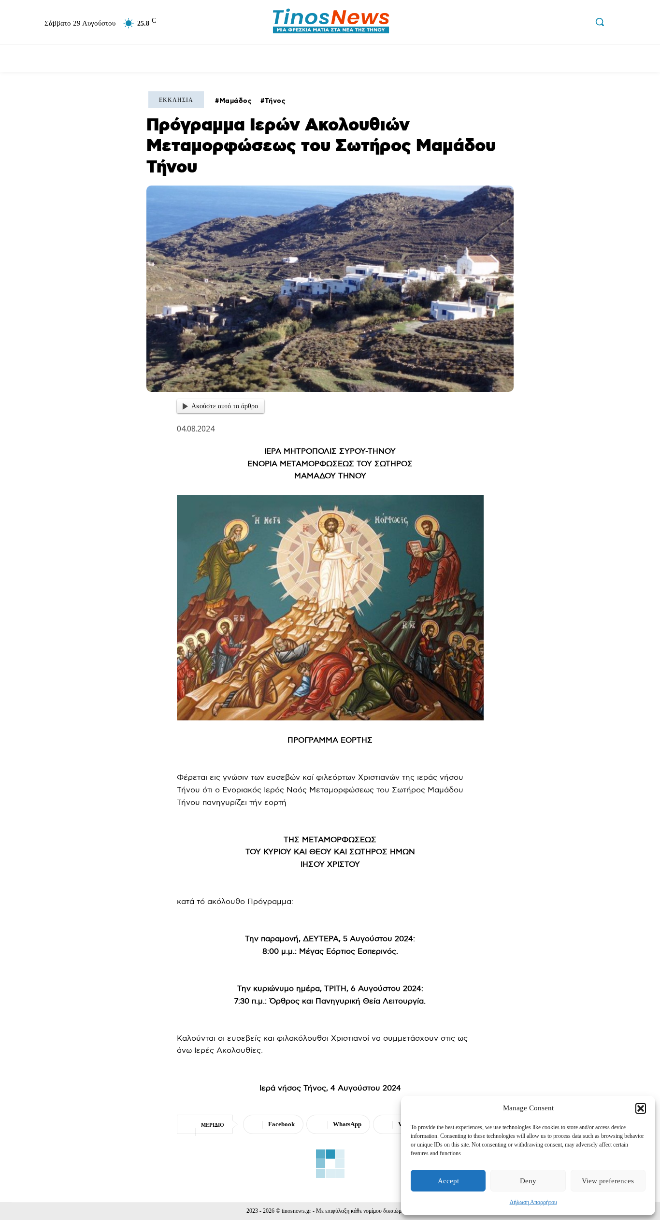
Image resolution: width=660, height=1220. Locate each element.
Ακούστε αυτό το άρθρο (224, 406)
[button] (641, 1108)
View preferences (608, 1181)
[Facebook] (517, 23)
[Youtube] (579, 23)
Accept (448, 1181)
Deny (528, 1181)
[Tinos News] (331, 22)
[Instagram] (538, 23)
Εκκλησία (176, 100)
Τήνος (275, 101)
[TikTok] (558, 23)
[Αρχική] (21, 58)
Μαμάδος (235, 101)
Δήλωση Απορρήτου (533, 1202)
